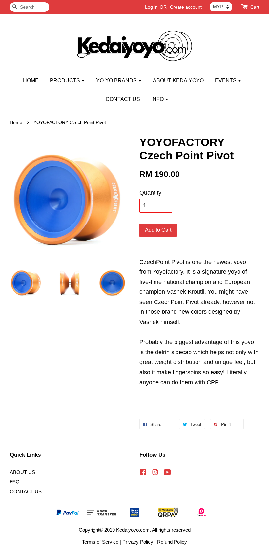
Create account (186, 7)
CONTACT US (123, 99)
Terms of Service (100, 542)
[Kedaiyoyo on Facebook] (143, 473)
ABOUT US (22, 472)
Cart (254, 7)
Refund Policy (172, 542)
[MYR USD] (221, 6)
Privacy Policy (137, 542)
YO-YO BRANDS (117, 80)
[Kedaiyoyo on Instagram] (155, 473)
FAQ (15, 481)
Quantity (150, 192)
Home (16, 122)
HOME (31, 80)
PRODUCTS (65, 80)
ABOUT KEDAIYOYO (178, 80)
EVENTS (226, 80)
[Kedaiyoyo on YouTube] (167, 473)
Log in (151, 7)
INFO (158, 99)
